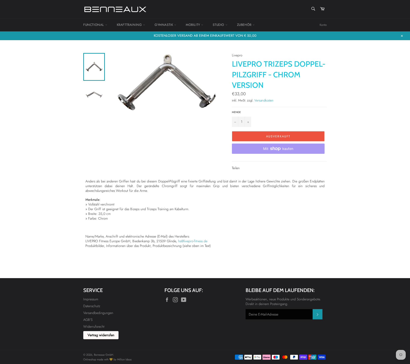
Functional (94, 24)
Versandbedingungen (98, 312)
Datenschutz (91, 306)
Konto (323, 25)
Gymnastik (164, 24)
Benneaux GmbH (103, 355)
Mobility (193, 24)
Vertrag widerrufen (101, 335)
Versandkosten (264, 100)
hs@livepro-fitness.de (192, 241)
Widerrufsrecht (93, 326)
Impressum (90, 299)
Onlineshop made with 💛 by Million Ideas (107, 359)
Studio (219, 24)
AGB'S (87, 319)
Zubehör (245, 24)
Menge (236, 112)
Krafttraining (130, 24)
